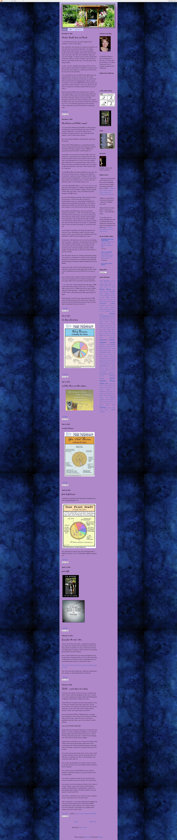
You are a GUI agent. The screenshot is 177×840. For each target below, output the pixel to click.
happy (101, 329)
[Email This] (62, 114)
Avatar (113, 285)
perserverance (112, 372)
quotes (112, 377)
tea (114, 393)
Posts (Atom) (83, 827)
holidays (109, 331)
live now (113, 354)
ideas (110, 333)
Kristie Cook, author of (107, 229)
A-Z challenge (105, 281)
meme (109, 360)
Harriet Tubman (107, 329)
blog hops (106, 291)
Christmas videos (107, 303)
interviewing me (108, 346)
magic (101, 356)
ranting (111, 383)
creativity (112, 307)
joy (106, 348)
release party (108, 385)
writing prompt (104, 409)
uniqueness (102, 399)
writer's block (110, 405)
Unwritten (108, 399)
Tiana (106, 397)
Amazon (113, 281)
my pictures (107, 364)
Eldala (112, 313)
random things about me (107, 382)
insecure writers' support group (83, 813)
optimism (107, 368)
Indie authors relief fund (109, 335)
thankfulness (110, 395)
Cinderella (102, 305)
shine (114, 389)
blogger (101, 293)
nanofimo (113, 364)
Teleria (105, 395)
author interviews (105, 285)
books (101, 299)
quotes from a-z (78, 29)
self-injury (108, 389)
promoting (102, 375)
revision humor (67, 428)
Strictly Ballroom (109, 393)
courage (106, 307)
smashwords (103, 391)
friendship (102, 325)
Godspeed (108, 327)
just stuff (65, 571)
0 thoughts (65, 111)
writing (103, 407)
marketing (102, 358)
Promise (112, 374)
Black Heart (105, 289)
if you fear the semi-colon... (72, 639)
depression (108, 309)
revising (102, 387)
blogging (107, 293)
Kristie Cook (106, 352)
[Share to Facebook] (66, 114)
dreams (108, 311)
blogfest (112, 291)
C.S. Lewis (106, 299)
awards (101, 287)
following (112, 322)
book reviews (110, 297)
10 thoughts (65, 813)
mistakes (113, 360)
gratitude (113, 327)
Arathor (110, 283)
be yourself (112, 287)
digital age (113, 309)
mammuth (87, 837)
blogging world (108, 295)
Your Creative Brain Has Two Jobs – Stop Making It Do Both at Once (107, 244)
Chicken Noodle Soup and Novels (74, 37)
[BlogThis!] (64, 114)
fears (101, 318)
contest (101, 307)
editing (101, 314)
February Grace (106, 318)
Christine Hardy (106, 301)
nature (109, 366)
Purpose (102, 378)
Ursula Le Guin (106, 401)
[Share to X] (65, 114)
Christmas (113, 301)
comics (106, 305)
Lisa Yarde (107, 354)
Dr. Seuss (102, 311)
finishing (113, 318)
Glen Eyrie (102, 327)
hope (113, 331)
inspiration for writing (105, 344)
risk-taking (107, 387)
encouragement (105, 316)
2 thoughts (65, 559)
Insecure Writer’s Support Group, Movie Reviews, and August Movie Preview (107, 255)
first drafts (112, 319)
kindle (105, 350)
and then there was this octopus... (74, 385)
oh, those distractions (70, 319)
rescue (113, 385)
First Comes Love (104, 320)
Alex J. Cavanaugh (106, 252)
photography (103, 374)
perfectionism (103, 372)
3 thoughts (65, 308)
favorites (112, 316)
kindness (109, 350)
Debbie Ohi (102, 309)
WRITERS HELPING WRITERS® (107, 239)
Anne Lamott (103, 283)
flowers (106, 321)
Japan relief (102, 348)
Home (64, 29)
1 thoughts (65, 374)
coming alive (112, 305)
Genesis (106, 325)
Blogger (100, 837)
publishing (112, 376)
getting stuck (112, 325)
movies (113, 362)
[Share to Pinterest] (67, 114)
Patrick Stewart (111, 370)
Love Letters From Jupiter (106, 264)
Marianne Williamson (109, 356)
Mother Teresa (107, 362)
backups (106, 287)
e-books (113, 311)
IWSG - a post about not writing (75, 688)
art (114, 283)
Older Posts (93, 822)
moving (101, 364)
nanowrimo (103, 366)
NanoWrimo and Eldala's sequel (74, 123)
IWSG (70, 29)
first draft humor (68, 494)
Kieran (101, 350)
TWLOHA (112, 397)
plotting (108, 373)
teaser (101, 395)
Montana (102, 362)
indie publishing (107, 337)
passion (106, 370)
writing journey (111, 407)
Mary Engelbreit (107, 358)
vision (111, 401)
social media (109, 391)
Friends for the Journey (107, 323)
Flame (101, 322)
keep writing (111, 348)
